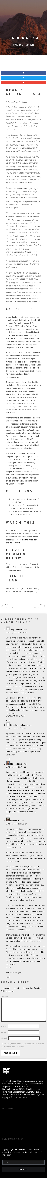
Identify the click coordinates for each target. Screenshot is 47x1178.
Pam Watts (14, 820)
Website (4, 1038)
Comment (6, 996)
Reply (8, 720)
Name (4, 1026)
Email (4, 1032)
